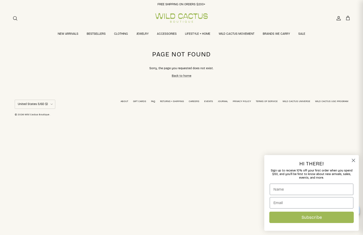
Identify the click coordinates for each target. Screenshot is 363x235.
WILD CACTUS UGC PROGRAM (331, 101)
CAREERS (194, 101)
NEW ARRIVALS (68, 34)
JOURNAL (223, 101)
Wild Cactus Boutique (37, 114)
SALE (301, 34)
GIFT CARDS (139, 101)
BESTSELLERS (96, 34)
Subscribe (311, 217)
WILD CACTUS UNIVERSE (296, 101)
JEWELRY (142, 34)
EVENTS (208, 101)
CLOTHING (121, 34)
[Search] (15, 18)
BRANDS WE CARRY (276, 34)
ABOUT (124, 101)
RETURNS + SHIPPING (172, 101)
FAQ (153, 101)
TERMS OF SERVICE (267, 101)
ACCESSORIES (167, 34)
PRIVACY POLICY (242, 101)
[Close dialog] (353, 160)
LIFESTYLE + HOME (197, 34)
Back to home (181, 76)
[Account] (337, 18)
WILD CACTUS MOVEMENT (236, 34)
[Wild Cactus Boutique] (181, 18)
